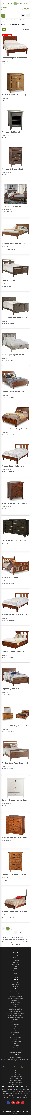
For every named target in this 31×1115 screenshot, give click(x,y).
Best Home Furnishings (15, 996)
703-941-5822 (25, 8)
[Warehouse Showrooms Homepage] (15, 3)
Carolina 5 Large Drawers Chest (14, 800)
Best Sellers (15, 962)
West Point (15, 1045)
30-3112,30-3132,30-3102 (9, 620)
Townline (15, 1035)
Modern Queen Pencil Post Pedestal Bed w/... (15, 911)
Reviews (15, 958)
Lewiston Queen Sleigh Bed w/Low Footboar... (15, 429)
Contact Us (15, 977)
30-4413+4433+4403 (8, 434)
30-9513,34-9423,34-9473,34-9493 (9, 657)
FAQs (15, 975)
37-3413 (4, 509)
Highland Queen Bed (10, 689)
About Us (15, 956)
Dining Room (15, 984)
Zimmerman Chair (15, 1052)
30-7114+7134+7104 (7, 360)
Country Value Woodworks (15, 998)
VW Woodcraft (15, 1043)
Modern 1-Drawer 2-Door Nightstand (15, 95)
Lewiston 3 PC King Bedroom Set (15, 726)
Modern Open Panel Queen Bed (15, 763)
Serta (15, 1030)
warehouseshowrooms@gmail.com (17, 1067)
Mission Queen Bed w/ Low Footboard (15, 466)
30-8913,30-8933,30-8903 (9, 397)
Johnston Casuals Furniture (15, 1013)
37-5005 (4, 137)
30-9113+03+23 (6, 286)
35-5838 (4, 546)
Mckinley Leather (15, 1022)
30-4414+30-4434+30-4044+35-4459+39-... (9, 731)
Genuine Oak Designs (15, 1009)
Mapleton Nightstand (11, 132)
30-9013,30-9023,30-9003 (9, 583)
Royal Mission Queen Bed (12, 577)
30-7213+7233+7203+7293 (9, 249)
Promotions (15, 960)
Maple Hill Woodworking (15, 1017)
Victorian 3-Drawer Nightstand (14, 837)
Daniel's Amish (6, 61)
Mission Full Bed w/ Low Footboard (15, 614)
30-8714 (4, 63)
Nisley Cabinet (15, 1024)
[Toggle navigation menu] (3, 16)
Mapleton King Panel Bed (12, 206)
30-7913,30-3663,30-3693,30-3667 (9, 917)
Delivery (15, 968)
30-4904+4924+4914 (8, 323)
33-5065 (4, 175)
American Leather (15, 992)
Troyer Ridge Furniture (15, 1041)
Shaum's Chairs (15, 1032)
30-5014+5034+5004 (8, 212)
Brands (15, 971)
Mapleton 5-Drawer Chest (12, 169)
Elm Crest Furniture (15, 1002)
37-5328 (4, 880)
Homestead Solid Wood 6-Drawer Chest (15, 874)
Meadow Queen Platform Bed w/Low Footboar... (15, 243)
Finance (15, 966)
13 (20, 932)
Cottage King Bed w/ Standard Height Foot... (15, 317)
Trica (15, 1039)
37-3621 (4, 100)
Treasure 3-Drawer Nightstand (14, 503)
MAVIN (15, 1020)
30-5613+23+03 (6, 694)
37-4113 (4, 843)
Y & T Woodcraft (16, 1048)
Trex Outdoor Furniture (15, 1037)
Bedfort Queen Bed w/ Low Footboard (15, 392)
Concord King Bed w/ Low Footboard (15, 58)
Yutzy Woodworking (15, 1050)
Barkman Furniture (15, 994)
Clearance (15, 964)
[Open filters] (4, 29)
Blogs (15, 973)
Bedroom (15, 986)
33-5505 (4, 806)
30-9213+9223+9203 (8, 768)
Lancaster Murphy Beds (15, 1015)
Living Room (15, 982)
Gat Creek (15, 1007)
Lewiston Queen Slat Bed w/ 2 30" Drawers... (15, 651)
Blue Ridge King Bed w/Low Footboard (15, 354)
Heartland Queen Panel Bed (13, 280)
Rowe (15, 1028)
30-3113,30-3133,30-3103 (9, 471)
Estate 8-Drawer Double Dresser (15, 540)
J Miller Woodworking (15, 1011)
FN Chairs (15, 1004)
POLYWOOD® (15, 1026)
